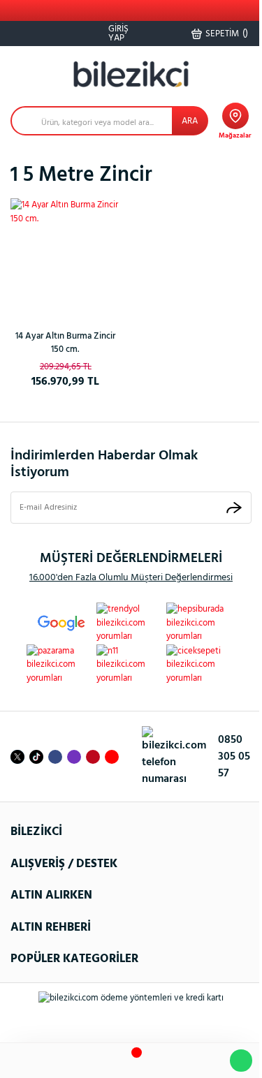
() (226, 33)
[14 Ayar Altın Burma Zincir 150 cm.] (65, 253)
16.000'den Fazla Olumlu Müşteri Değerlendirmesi (131, 578)
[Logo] (131, 74)
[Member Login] (167, 1061)
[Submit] (234, 507)
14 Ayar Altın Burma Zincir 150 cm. (65, 343)
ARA (190, 121)
